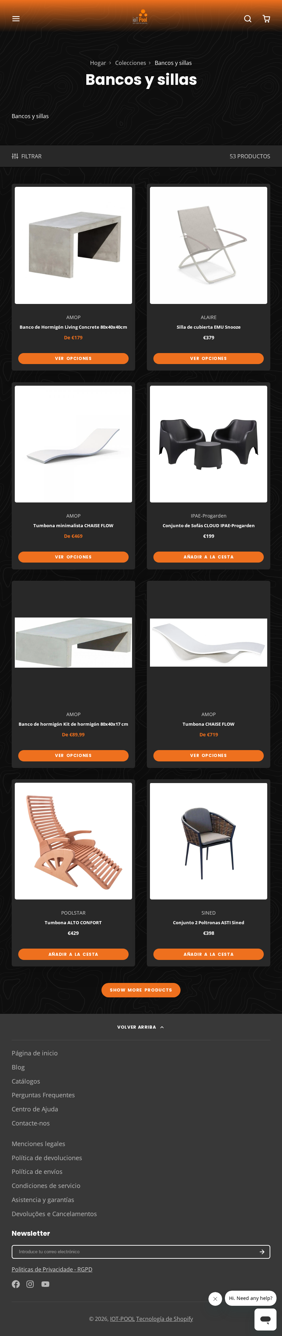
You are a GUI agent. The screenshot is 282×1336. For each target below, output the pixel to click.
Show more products (141, 990)
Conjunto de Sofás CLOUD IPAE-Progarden (209, 475)
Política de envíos (37, 1171)
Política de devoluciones (47, 1158)
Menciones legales (38, 1144)
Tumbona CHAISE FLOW (209, 674)
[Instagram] (30, 1284)
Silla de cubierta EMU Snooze (209, 277)
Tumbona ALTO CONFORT (73, 872)
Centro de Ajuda (35, 1109)
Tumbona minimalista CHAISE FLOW (73, 475)
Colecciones (130, 63)
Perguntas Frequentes (43, 1095)
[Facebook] (16, 1284)
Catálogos (26, 1081)
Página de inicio (35, 1053)
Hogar (98, 63)
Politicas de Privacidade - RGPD (52, 1269)
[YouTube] (45, 1284)
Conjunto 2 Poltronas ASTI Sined (209, 872)
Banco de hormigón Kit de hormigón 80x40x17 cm (73, 674)
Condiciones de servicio (46, 1185)
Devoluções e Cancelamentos (54, 1214)
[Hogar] (141, 18)
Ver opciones (73, 358)
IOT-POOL (122, 1319)
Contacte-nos (31, 1123)
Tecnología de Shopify (164, 1319)
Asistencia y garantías (43, 1200)
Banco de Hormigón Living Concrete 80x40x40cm (73, 277)
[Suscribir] (262, 1252)
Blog (18, 1067)
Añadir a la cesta (209, 557)
